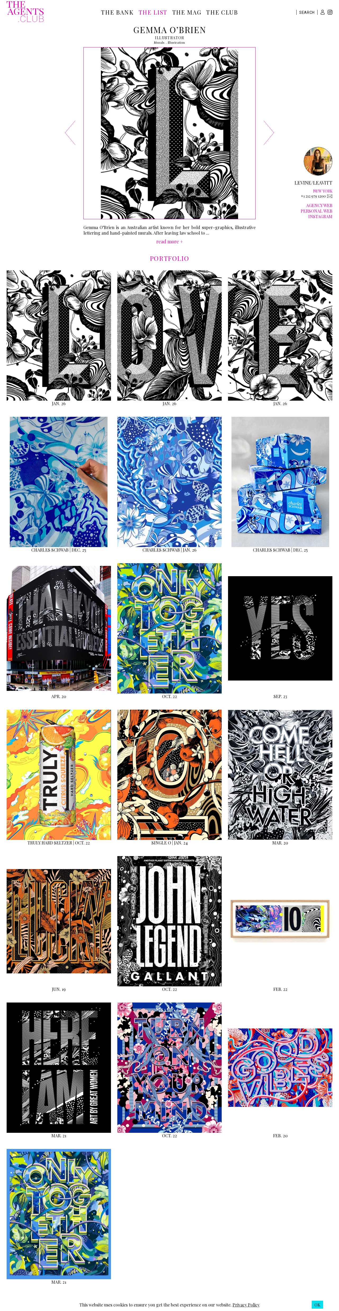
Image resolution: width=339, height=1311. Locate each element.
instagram (320, 216)
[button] (322, 12)
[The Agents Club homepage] (25, 12)
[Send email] (329, 196)
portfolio (169, 258)
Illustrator (169, 37)
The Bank (117, 12)
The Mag (187, 12)
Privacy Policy (246, 1305)
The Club (222, 12)
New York (322, 191)
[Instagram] (330, 13)
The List (153, 12)
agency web (319, 205)
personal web (316, 211)
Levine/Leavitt (313, 183)
